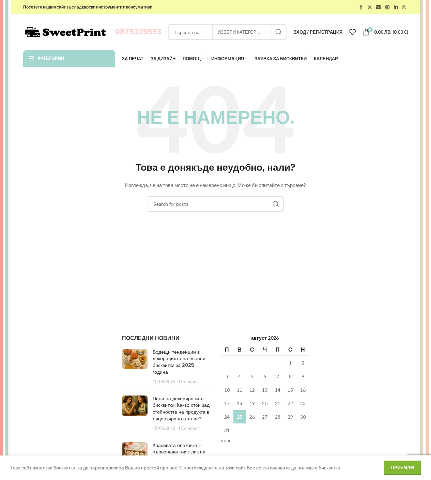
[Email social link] (378, 7)
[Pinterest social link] (387, 7)
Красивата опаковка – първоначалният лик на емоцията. (179, 452)
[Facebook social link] (361, 7)
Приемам (402, 467)
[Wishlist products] (352, 32)
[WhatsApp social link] (404, 7)
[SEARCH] (279, 32)
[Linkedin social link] (396, 7)
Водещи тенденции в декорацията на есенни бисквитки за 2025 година (179, 362)
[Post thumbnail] (135, 367)
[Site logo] (65, 31)
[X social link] (369, 7)
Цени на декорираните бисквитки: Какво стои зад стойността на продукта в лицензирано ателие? (181, 408)
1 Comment (189, 381)
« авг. (226, 440)
